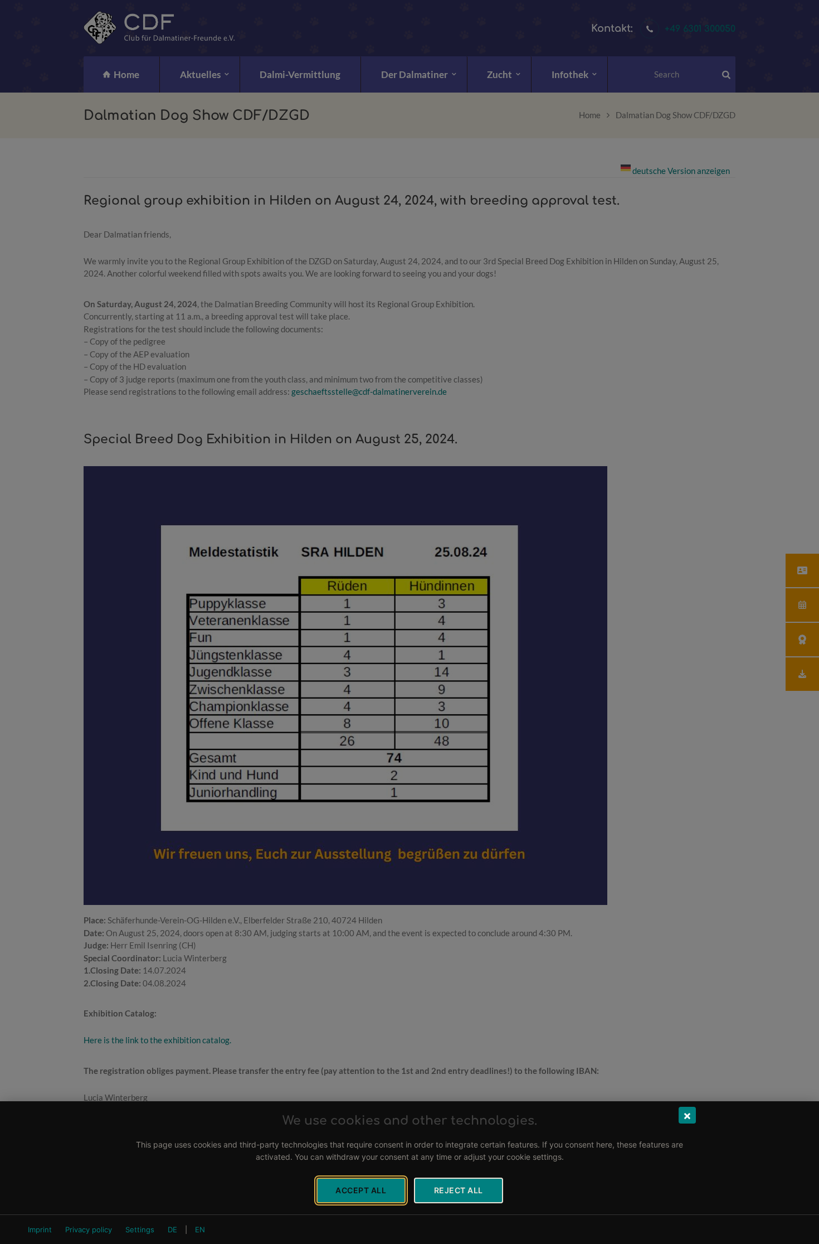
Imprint (40, 1229)
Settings (139, 1229)
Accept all (360, 1190)
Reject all (458, 1190)
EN (200, 1229)
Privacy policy (88, 1229)
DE (172, 1229)
